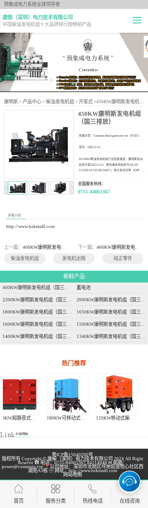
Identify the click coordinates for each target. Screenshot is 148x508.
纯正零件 (123, 258)
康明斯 (11, 101)
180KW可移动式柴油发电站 (43, 418)
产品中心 (32, 101)
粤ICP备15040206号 (72, 454)
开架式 (86, 101)
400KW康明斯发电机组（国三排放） (60, 247)
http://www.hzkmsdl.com (30, 226)
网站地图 (72, 474)
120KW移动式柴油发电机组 (92, 418)
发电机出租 (73, 258)
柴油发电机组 (60, 101)
